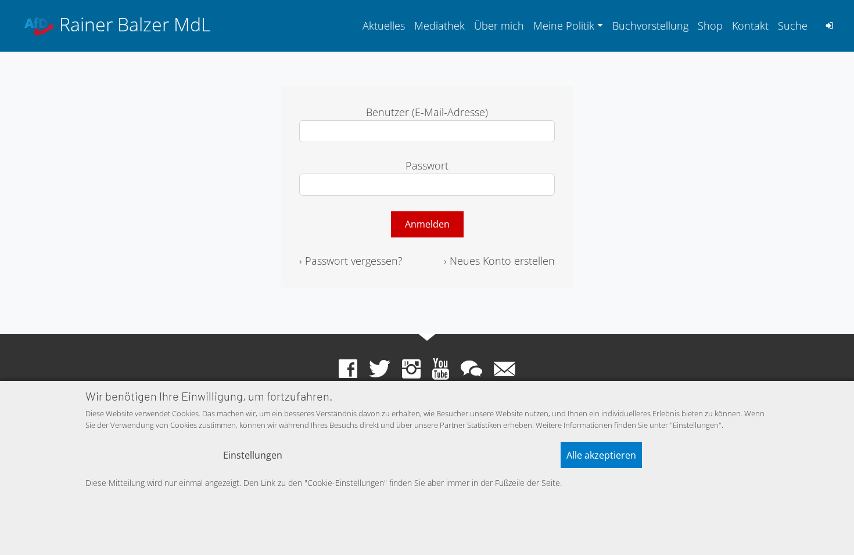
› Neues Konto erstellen (499, 261)
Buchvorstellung (650, 26)
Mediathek (439, 26)
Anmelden (427, 224)
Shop (710, 26)
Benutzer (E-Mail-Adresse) (427, 112)
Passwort (427, 165)
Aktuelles (384, 26)
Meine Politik (563, 26)
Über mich (499, 26)
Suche (793, 26)
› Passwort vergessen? (351, 261)
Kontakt (750, 26)
